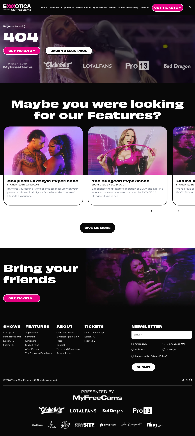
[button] (153, 211)
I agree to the (151, 356)
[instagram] (187, 380)
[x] (183, 380)
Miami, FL (8, 345)
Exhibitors (30, 340)
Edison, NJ (8, 340)
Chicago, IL (9, 332)
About (43, 7)
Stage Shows (32, 345)
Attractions (82, 7)
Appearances (99, 7)
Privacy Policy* (159, 356)
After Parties (32, 349)
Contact (144, 7)
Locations (54, 7)
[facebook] (190, 380)
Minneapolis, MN (12, 336)
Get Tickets (166, 7)
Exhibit (112, 7)
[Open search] (190, 7)
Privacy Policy (64, 353)
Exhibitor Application (68, 336)
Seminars (30, 336)
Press (59, 340)
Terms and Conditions (68, 349)
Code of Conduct (65, 332)
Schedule (69, 7)
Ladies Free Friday (128, 7)
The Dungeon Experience (38, 353)
